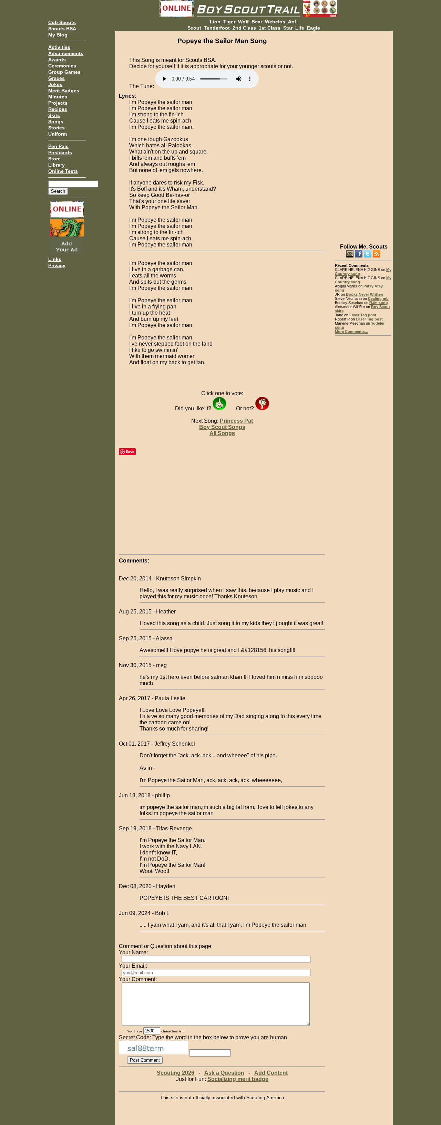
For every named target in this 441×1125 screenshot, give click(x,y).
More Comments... (351, 331)
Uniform (57, 134)
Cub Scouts (62, 22)
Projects (58, 103)
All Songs (222, 433)
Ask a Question (224, 1073)
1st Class (269, 28)
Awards (57, 59)
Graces (56, 78)
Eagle (313, 28)
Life (299, 28)
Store (54, 158)
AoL (293, 21)
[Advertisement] (363, 134)
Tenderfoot (217, 28)
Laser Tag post (362, 315)
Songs (55, 121)
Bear (257, 21)
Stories (56, 127)
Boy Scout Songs (222, 427)
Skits (54, 115)
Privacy (56, 265)
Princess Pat (236, 421)
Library (56, 165)
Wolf (243, 21)
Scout (194, 28)
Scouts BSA (62, 28)
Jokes (55, 84)
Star (288, 28)
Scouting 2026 (175, 1073)
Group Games (64, 72)
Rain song (378, 303)
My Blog (58, 35)
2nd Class (244, 28)
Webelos (275, 21)
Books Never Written (364, 294)
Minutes (57, 96)
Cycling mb (378, 298)
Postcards (60, 152)
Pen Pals (58, 146)
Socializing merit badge (237, 1079)
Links (54, 259)
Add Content (271, 1073)
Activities (59, 47)
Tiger (229, 21)
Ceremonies (62, 66)
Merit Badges (63, 90)
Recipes (57, 109)
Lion (215, 21)
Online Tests (63, 171)
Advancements (65, 53)
